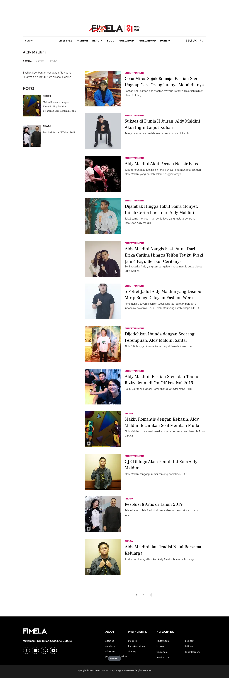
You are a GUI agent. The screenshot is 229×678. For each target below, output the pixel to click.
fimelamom (126, 40)
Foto (53, 61)
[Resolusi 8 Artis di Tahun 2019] (103, 514)
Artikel (41, 61)
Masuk (191, 40)
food (110, 40)
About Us (109, 641)
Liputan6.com (163, 641)
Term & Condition (136, 646)
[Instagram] (35, 650)
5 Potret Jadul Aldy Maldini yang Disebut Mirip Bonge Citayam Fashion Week (164, 295)
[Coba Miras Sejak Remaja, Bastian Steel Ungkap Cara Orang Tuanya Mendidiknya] (103, 88)
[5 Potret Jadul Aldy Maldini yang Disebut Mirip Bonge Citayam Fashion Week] (103, 301)
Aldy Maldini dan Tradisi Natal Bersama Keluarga (163, 550)
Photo (47, 96)
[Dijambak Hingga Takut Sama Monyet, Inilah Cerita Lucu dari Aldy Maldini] (103, 216)
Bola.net (160, 646)
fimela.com (99, 670)
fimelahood (147, 40)
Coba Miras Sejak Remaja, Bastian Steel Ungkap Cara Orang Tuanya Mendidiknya (164, 82)
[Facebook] (26, 650)
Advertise (109, 651)
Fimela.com (162, 652)
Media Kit (132, 641)
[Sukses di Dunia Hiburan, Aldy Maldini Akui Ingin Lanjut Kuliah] (103, 131)
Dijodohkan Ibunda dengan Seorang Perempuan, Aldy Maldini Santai (159, 337)
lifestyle (65, 40)
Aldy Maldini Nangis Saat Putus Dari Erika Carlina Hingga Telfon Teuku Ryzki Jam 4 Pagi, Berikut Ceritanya (164, 255)
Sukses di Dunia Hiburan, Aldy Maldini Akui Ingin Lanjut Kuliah (162, 124)
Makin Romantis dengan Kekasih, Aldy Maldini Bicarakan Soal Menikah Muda (59, 107)
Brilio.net (189, 646)
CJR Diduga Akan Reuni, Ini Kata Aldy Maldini (161, 465)
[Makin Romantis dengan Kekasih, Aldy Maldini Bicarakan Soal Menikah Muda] (103, 429)
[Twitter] (44, 650)
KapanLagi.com (192, 652)
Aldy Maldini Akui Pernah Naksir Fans (161, 164)
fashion (82, 40)
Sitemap (132, 651)
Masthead (110, 646)
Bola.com (189, 641)
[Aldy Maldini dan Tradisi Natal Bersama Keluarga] (103, 556)
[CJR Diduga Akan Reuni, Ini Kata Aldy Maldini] (103, 471)
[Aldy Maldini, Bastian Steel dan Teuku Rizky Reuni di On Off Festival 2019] (103, 386)
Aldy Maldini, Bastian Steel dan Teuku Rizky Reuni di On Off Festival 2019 (161, 380)
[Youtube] (53, 650)
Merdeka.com (163, 657)
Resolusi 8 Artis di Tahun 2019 (59, 132)
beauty (97, 40)
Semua (27, 61)
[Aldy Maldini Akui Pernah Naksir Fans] (103, 173)
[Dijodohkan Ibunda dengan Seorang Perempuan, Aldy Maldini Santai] (103, 343)
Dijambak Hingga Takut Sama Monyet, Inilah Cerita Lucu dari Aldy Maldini (161, 209)
